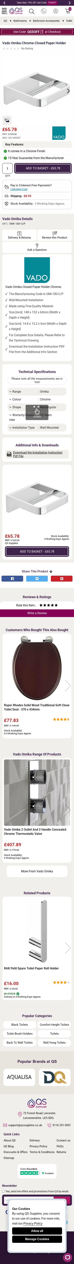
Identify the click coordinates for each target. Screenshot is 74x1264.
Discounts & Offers (16, 1152)
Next (70, 3)
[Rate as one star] (41, 605)
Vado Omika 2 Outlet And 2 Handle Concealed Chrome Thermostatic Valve (35, 832)
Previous (4, 3)
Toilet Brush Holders (20, 1033)
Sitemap (9, 1158)
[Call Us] (43, 11)
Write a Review (37, 613)
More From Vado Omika (37, 871)
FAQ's (60, 1146)
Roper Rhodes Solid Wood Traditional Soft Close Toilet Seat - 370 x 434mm (36, 707)
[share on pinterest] (61, 579)
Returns (61, 1152)
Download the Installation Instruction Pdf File (37, 454)
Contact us (63, 1140)
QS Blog (9, 1146)
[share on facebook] (12, 579)
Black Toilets (19, 1024)
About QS (10, 1140)
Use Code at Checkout (37, 32)
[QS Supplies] (15, 10)
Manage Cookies (37, 1239)
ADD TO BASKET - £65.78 (43, 168)
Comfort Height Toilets (54, 1024)
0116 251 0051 (62, 1125)
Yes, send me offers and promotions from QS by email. (37, 1191)
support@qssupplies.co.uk (25, 1125)
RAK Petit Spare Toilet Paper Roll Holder (31, 968)
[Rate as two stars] (43, 605)
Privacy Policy (38, 1146)
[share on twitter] (37, 579)
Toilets (54, 1033)
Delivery (35, 1140)
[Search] (31, 11)
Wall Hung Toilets (54, 1042)
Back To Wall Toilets (20, 1042)
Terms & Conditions (42, 1152)
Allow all (37, 1231)
